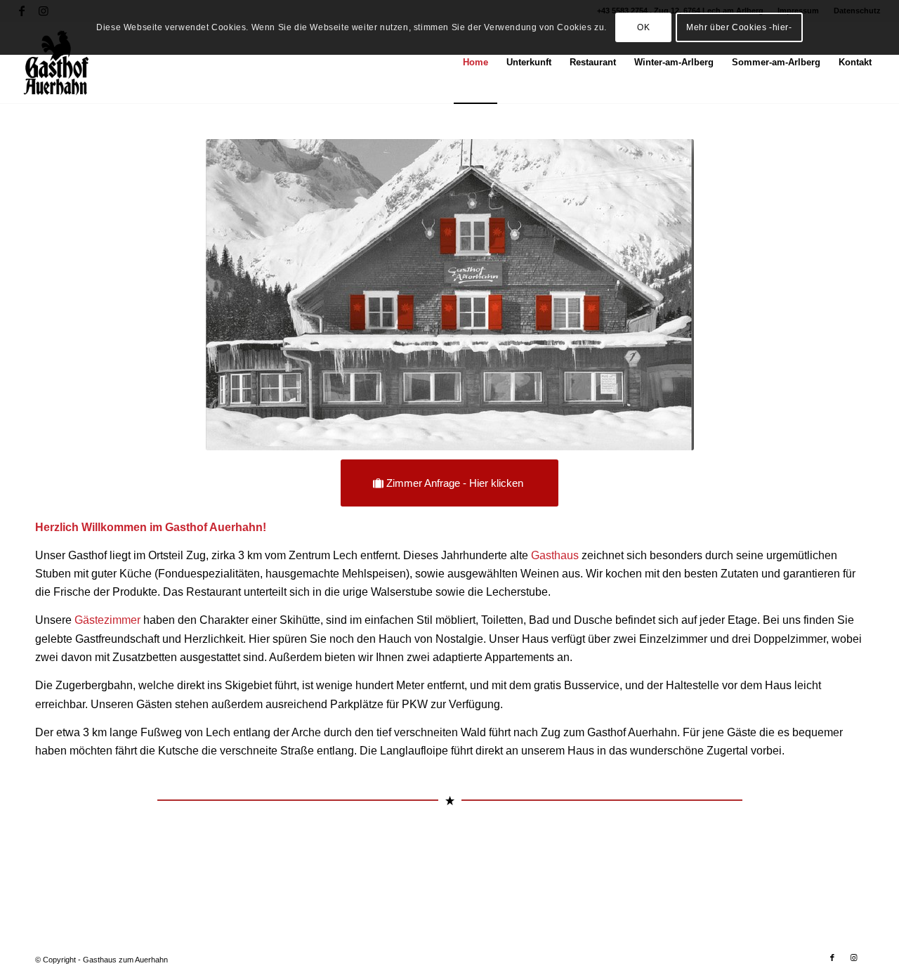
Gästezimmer (107, 620)
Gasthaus (555, 555)
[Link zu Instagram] (853, 957)
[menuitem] (475, 62)
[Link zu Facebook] (832, 957)
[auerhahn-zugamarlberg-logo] (56, 62)
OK (643, 27)
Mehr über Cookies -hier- (739, 27)
